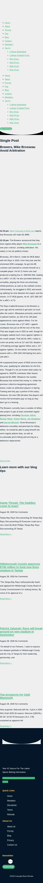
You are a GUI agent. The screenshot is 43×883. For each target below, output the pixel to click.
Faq (6, 34)
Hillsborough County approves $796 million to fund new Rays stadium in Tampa (20, 567)
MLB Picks (14, 63)
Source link (5, 461)
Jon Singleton (33, 419)
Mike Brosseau (30, 244)
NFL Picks (14, 59)
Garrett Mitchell (11, 422)
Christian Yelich (27, 415)
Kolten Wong (20, 419)
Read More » (5, 534)
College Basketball (18, 52)
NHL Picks (14, 70)
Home (7, 23)
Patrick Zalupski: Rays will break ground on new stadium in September (21, 632)
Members (9, 44)
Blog (7, 37)
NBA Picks (14, 66)
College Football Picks (20, 55)
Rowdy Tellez (6, 419)
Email (5, 861)
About (7, 26)
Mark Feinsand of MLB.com (22, 231)
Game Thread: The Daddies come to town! (18, 504)
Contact (8, 41)
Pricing (8, 30)
